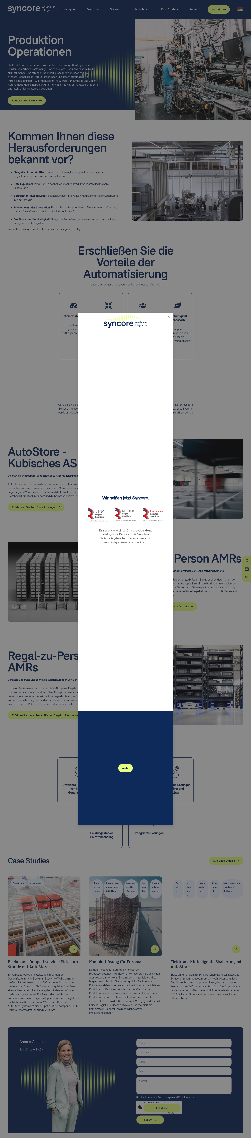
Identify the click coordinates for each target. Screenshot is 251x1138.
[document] (125, 569)
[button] (169, 317)
